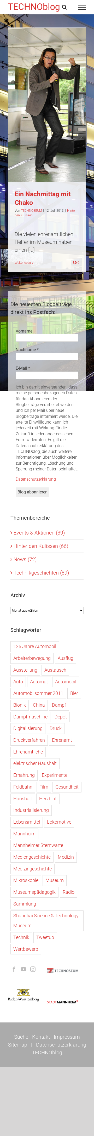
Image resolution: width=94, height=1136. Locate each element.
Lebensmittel (26, 822)
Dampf (59, 705)
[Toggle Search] (64, 7)
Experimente (54, 775)
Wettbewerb (25, 949)
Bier (74, 693)
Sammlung (24, 904)
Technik (21, 937)
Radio (68, 892)
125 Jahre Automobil (34, 646)
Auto (18, 681)
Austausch (55, 670)
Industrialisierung (31, 810)
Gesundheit (67, 787)
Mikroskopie (25, 880)
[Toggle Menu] (82, 7)
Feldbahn (22, 787)
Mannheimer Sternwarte (38, 845)
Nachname (27, 349)
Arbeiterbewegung (32, 658)
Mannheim (24, 833)
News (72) (25, 559)
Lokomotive (59, 822)
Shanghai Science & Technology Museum (46, 921)
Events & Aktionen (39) (39, 533)
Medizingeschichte (32, 868)
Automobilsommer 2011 (38, 693)
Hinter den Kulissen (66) (41, 546)
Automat (39, 681)
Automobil (65, 681)
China (39, 705)
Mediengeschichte (32, 857)
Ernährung (24, 775)
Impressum (67, 1037)
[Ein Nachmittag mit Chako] (47, 105)
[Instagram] (33, 969)
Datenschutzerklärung (36, 479)
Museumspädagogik (34, 892)
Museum (54, 880)
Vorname (24, 331)
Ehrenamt (62, 740)
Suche (21, 1037)
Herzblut (48, 798)
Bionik (19, 705)
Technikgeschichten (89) (41, 573)
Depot (61, 716)
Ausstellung (25, 670)
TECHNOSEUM (31, 210)
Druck (56, 728)
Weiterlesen (23, 263)
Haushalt (22, 798)
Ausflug (65, 658)
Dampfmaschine (30, 716)
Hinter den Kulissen (47, 110)
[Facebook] (14, 969)
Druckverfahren (29, 740)
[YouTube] (23, 969)
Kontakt (41, 1037)
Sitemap (17, 1045)
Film (43, 787)
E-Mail (23, 368)
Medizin (66, 857)
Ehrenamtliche (28, 752)
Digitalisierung (28, 728)
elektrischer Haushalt (35, 763)
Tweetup (45, 937)
